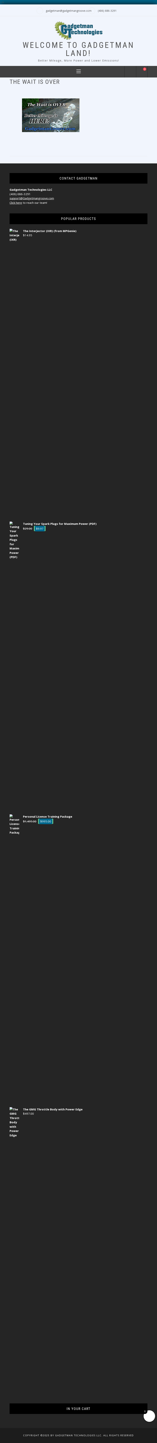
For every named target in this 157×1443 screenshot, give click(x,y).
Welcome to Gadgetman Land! (78, 49)
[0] (142, 72)
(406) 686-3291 (107, 10)
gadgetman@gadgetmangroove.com (69, 10)
